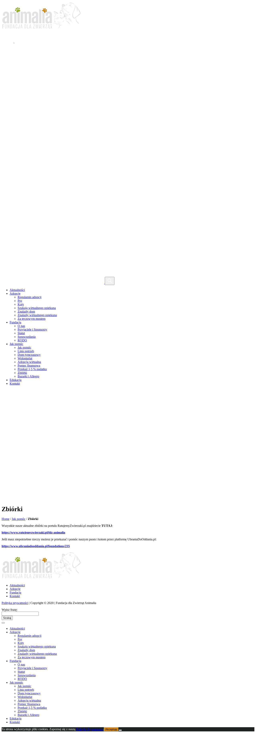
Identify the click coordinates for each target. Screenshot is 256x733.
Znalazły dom (26, 311)
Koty (21, 304)
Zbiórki (22, 372)
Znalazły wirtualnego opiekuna (37, 315)
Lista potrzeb (26, 351)
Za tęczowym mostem (31, 318)
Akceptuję (111, 729)
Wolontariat (25, 358)
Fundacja (15, 322)
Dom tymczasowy (29, 354)
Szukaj (7, 617)
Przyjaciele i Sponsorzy (32, 329)
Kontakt (15, 383)
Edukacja (15, 380)
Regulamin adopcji (29, 297)
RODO (22, 340)
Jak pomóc (16, 344)
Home (5, 519)
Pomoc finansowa (29, 365)
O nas (21, 326)
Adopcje (15, 293)
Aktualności (17, 290)
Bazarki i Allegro (28, 376)
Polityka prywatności (15, 603)
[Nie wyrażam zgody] (120, 730)
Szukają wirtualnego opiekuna (37, 308)
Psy (20, 300)
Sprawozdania (27, 336)
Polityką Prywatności (89, 729)
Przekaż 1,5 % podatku (32, 369)
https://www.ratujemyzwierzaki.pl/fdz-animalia (33, 532)
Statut (21, 333)
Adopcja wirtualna (29, 362)
